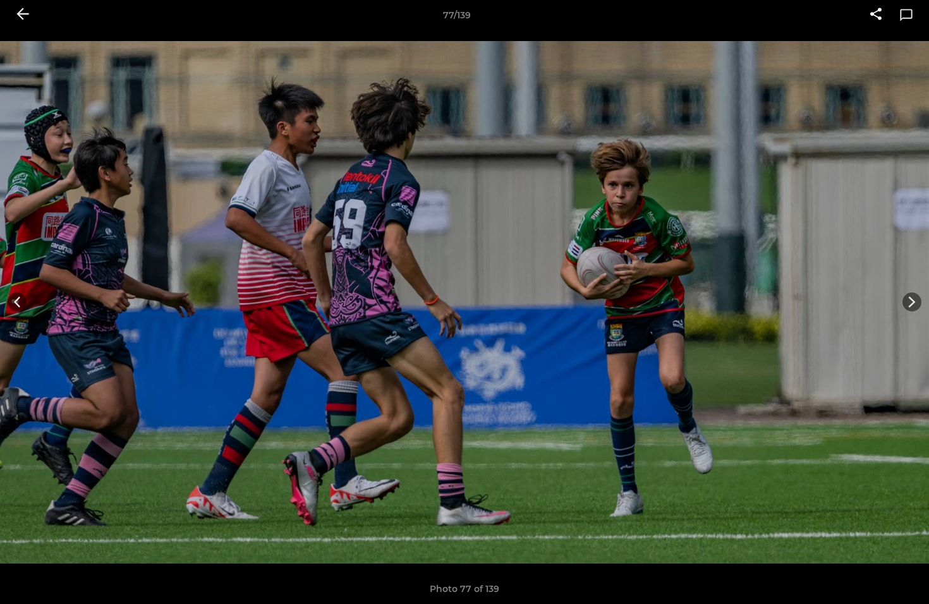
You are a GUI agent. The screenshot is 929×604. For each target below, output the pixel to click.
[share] (875, 15)
